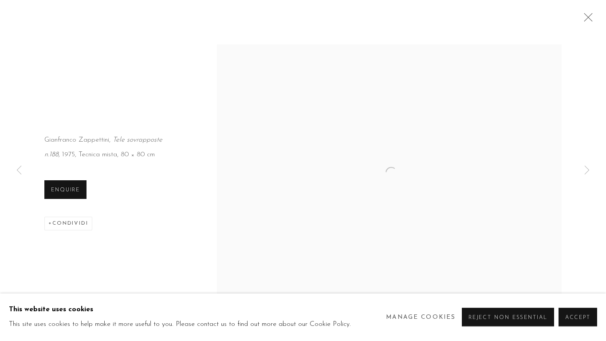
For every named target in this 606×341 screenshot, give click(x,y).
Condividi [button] (70, 223)
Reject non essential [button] (507, 318)
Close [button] (586, 20)
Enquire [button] (65, 190)
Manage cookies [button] (421, 317)
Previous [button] (19, 170)
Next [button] (587, 170)
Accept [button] (577, 318)
